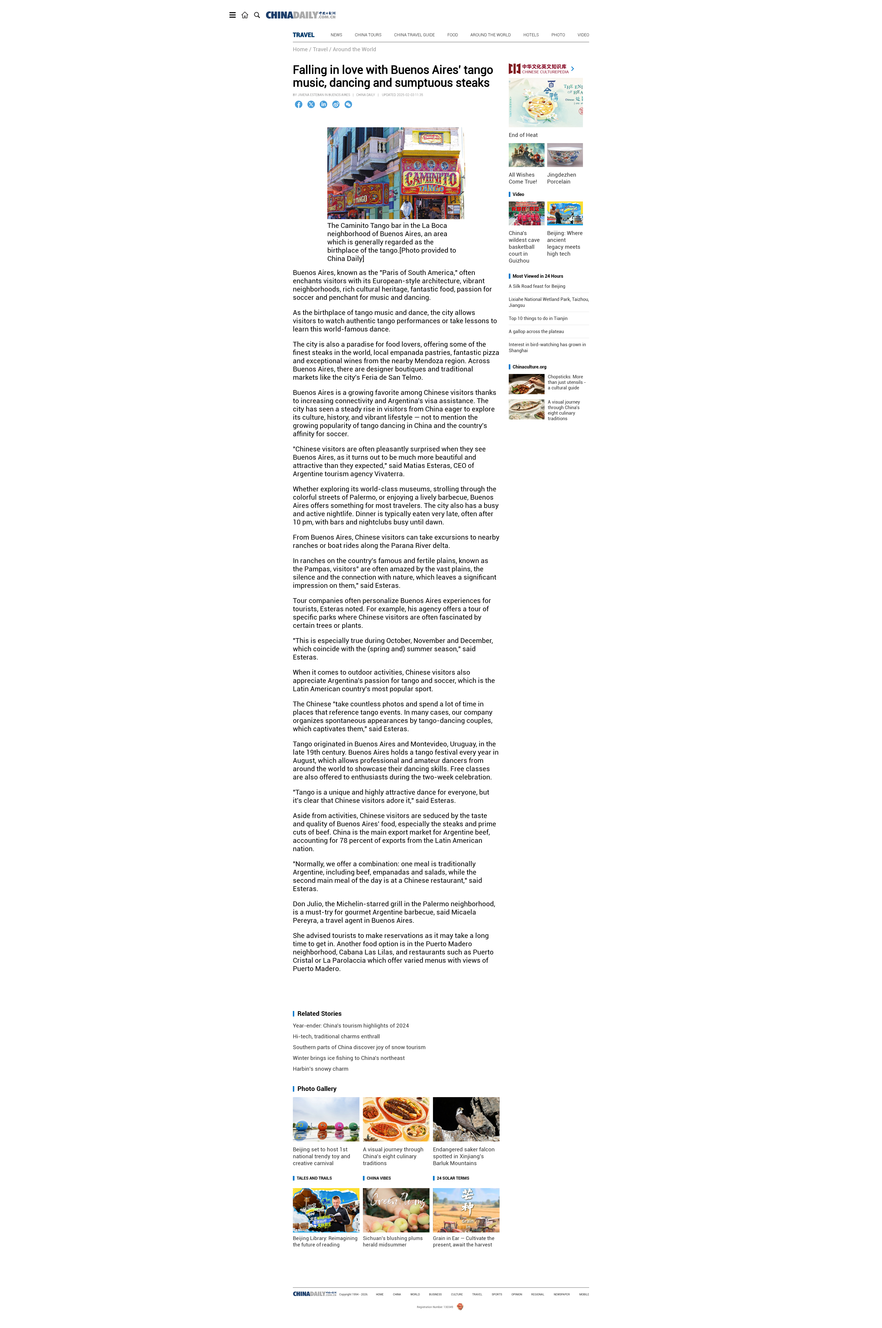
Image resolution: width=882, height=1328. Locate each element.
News (336, 34)
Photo (558, 34)
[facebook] (299, 104)
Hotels (531, 34)
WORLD (415, 1294)
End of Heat (523, 135)
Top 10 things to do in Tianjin (538, 318)
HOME (380, 1294)
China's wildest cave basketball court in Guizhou (524, 247)
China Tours (368, 34)
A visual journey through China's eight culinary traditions (564, 410)
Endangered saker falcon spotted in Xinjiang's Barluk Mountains (464, 1156)
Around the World (490, 34)
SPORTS (497, 1294)
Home (300, 49)
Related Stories (319, 1013)
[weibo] (336, 104)
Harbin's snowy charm (320, 1069)
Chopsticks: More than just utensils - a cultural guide (567, 382)
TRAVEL (304, 34)
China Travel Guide (414, 34)
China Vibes (379, 1178)
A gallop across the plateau (536, 331)
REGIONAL (537, 1294)
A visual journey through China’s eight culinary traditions (393, 1156)
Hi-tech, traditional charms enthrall (336, 1036)
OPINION (517, 1294)
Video (583, 34)
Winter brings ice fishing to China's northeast (349, 1058)
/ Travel (318, 49)
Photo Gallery (316, 1089)
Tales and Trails (314, 1178)
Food (452, 34)
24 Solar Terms (453, 1178)
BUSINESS (435, 1294)
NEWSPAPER (562, 1294)
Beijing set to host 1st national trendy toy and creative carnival (321, 1156)
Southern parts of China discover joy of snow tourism (359, 1047)
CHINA (397, 1294)
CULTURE (457, 1294)
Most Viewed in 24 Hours (538, 276)
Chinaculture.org (529, 367)
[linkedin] (323, 104)
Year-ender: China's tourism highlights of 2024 (351, 1025)
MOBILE (584, 1294)
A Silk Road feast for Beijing (537, 286)
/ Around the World (352, 49)
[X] (311, 104)
